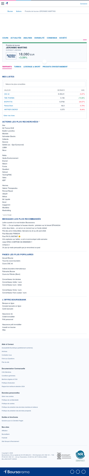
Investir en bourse (9, 327)
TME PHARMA (9, 98)
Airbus (4, 196)
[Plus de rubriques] (85, 38)
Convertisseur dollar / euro (12, 282)
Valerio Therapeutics (9, 188)
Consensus (52, 38)
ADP (4, 180)
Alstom (4, 163)
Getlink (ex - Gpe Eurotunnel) (13, 144)
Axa (3, 125)
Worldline (5, 207)
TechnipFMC (7, 175)
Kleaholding (6, 210)
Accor (4, 202)
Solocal (5, 172)
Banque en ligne (8, 303)
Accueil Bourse (7, 258)
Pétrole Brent (8, 106)
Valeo (4, 177)
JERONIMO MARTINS (16, 47)
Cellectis (5, 139)
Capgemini (6, 205)
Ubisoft (4, 194)
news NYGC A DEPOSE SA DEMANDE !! (17, 242)
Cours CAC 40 (7, 263)
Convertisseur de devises (11, 279)
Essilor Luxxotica (8, 131)
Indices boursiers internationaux (14, 268)
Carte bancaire (7, 309)
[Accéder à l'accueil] (3, 11)
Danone (5, 142)
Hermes (5, 185)
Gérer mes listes (9, 115)
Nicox (4, 150)
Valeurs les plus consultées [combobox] (15, 84)
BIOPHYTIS (8, 102)
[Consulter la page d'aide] (77, 3)
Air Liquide (6, 199)
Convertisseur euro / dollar (12, 285)
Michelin (5, 133)
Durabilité (39, 38)
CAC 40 (6, 94)
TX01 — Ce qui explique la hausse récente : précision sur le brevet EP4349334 (31, 225)
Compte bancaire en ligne (11, 306)
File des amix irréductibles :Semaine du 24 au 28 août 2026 (24, 231)
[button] (2, 3)
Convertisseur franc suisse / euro (14, 292)
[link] (17, 348)
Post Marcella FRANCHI (11, 233)
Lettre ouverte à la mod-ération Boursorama (18, 222)
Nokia (4, 155)
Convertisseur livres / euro (12, 290)
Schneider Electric (9, 136)
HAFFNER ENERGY (11, 109)
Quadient (5, 169)
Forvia (4, 166)
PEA (3, 330)
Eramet (5, 161)
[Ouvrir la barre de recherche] (74, 3)
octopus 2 (6, 244)
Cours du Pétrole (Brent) (11, 274)
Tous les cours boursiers (11, 261)
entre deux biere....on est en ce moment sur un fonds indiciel (24, 228)
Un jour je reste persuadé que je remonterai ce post (21, 247)
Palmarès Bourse (8, 271)
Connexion (83, 4)
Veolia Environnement (10, 158)
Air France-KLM (8, 128)
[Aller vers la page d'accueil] (6, 4)
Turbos (17, 67)
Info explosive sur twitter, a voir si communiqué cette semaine (24, 239)
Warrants (7, 67)
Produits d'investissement (55, 67)
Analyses (27, 38)
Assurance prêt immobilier (11, 324)
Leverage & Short (31, 67)
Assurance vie (7, 314)
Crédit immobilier (8, 316)
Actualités (16, 38)
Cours (5, 38)
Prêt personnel (7, 319)
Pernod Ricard (7, 191)
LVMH (4, 147)
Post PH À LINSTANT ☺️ (11, 236)
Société (63, 38)
